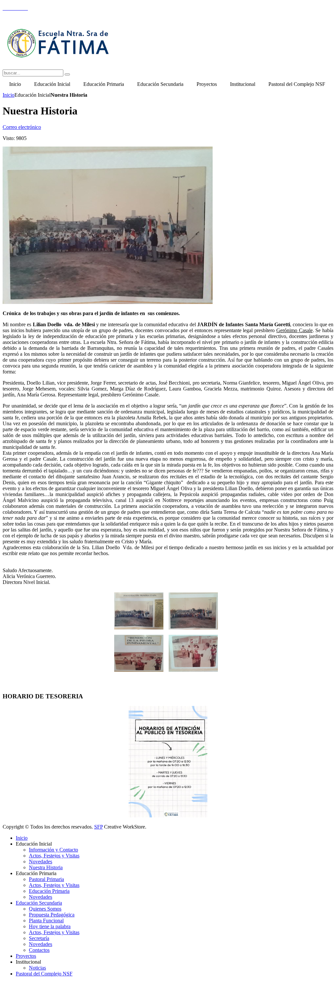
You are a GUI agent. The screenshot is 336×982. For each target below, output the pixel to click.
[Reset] (67, 74)
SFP (98, 827)
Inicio (8, 95)
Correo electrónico (22, 127)
